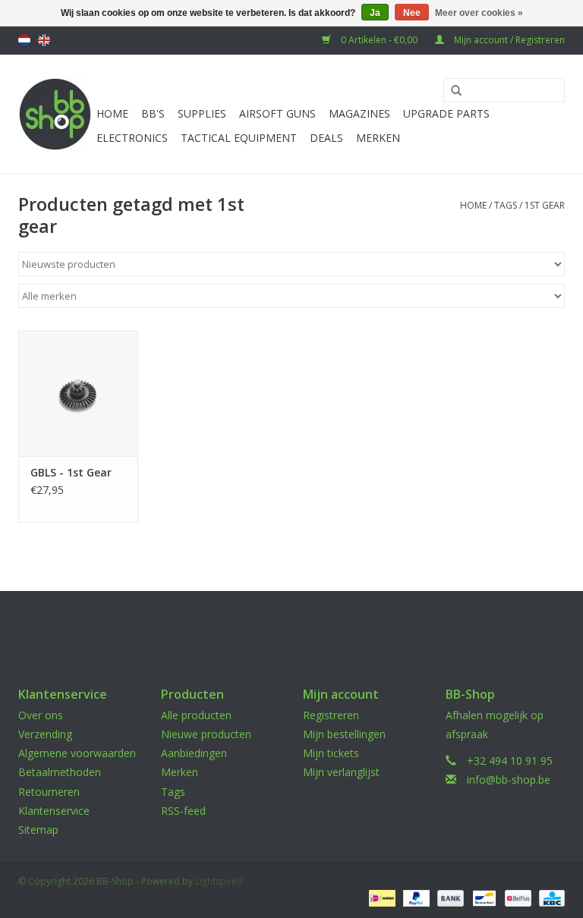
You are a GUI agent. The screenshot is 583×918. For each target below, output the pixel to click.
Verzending (45, 734)
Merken (378, 137)
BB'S (153, 113)
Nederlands (24, 40)
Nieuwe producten (206, 734)
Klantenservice (54, 810)
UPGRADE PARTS (446, 113)
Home (112, 113)
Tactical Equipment (239, 137)
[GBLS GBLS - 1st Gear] (78, 393)
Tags (505, 205)
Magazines (359, 113)
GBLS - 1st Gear (71, 472)
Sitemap (38, 829)
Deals (326, 137)
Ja (375, 13)
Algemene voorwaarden (77, 753)
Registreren (331, 715)
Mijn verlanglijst (341, 772)
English (44, 40)
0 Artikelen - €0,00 (379, 39)
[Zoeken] (451, 91)
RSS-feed (183, 810)
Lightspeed (219, 881)
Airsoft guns (277, 113)
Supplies (202, 113)
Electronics (132, 137)
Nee (412, 13)
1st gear (545, 205)
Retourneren (49, 791)
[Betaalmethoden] (380, 897)
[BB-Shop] (55, 114)
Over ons (40, 715)
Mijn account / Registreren (508, 39)
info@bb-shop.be (508, 779)
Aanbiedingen (194, 753)
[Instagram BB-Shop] (305, 626)
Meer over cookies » (479, 13)
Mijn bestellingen (344, 734)
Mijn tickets (331, 753)
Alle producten (196, 715)
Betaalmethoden (59, 772)
